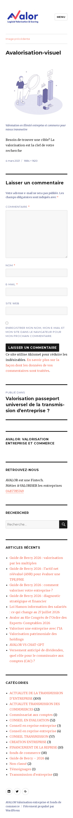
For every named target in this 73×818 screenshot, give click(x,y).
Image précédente (18, 38)
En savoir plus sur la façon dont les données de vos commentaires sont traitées (32, 365)
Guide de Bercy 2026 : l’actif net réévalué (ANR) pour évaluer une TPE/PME (35, 574)
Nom (10, 265)
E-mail (12, 284)
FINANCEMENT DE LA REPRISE (33, 747)
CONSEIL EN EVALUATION (29, 720)
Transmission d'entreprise (31, 774)
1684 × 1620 (31, 160)
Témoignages (20, 769)
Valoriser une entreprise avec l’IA (36, 628)
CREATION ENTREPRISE (28, 742)
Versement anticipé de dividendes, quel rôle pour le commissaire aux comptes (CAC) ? (37, 655)
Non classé (18, 764)
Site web (12, 303)
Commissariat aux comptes (31, 715)
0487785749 (15, 491)
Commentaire (18, 206)
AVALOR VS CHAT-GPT (27, 645)
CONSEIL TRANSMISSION (29, 736)
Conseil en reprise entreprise (33, 726)
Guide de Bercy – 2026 (27, 758)
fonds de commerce (25, 753)
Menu (61, 16)
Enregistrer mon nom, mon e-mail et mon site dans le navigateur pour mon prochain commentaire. (35, 331)
